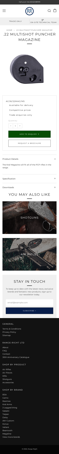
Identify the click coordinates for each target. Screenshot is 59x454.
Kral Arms (7, 404)
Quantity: (13, 121)
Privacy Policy (9, 332)
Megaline (6, 434)
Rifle (4, 376)
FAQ (4, 350)
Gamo (5, 398)
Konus (5, 424)
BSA (4, 394)
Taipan (5, 414)
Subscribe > (29, 311)
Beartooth (7, 430)
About (5, 347)
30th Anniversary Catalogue (15, 357)
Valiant (5, 427)
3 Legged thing (9, 407)
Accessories (8, 382)
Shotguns (7, 379)
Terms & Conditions (11, 329)
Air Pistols (7, 372)
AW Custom (8, 420)
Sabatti (5, 411)
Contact (6, 354)
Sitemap (6, 335)
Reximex (6, 401)
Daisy (5, 417)
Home (9, 30)
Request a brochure (29, 143)
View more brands (11, 437)
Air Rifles (6, 369)
